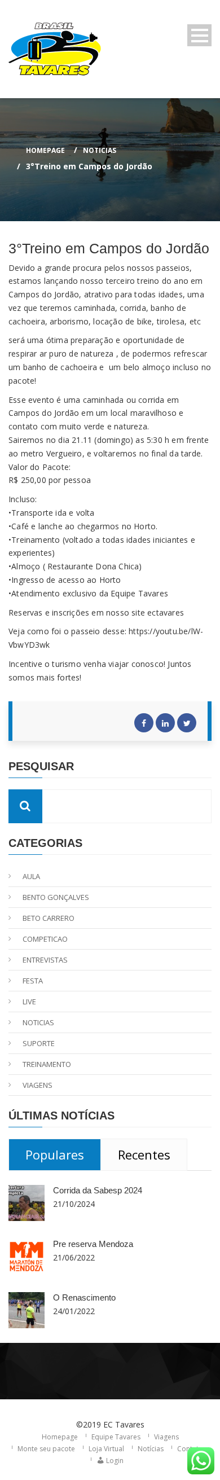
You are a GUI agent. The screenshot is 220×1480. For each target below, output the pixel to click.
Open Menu (199, 35)
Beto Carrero (48, 918)
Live (29, 1001)
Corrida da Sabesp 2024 (97, 1190)
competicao (45, 939)
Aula (31, 876)
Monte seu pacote (46, 1448)
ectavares (165, 612)
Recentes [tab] (144, 1154)
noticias (99, 150)
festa (33, 981)
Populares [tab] (54, 1154)
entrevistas (45, 960)
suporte (39, 1043)
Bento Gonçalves (56, 897)
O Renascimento (84, 1297)
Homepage (45, 150)
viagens (37, 1085)
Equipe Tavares (115, 1437)
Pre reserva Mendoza (93, 1244)
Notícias (151, 1448)
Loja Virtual (106, 1448)
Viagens (166, 1437)
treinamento (47, 1064)
